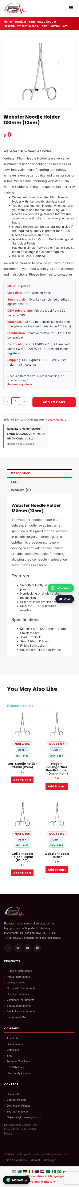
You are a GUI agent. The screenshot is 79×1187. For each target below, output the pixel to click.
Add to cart (54, 402)
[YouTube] (27, 948)
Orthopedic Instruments (21, 988)
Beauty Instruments (19, 1006)
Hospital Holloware (18, 994)
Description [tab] (20, 473)
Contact (35, 1160)
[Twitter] (17, 948)
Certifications (15, 1044)
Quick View (22, 756)
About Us (12, 1038)
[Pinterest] (37, 948)
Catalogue (13, 1050)
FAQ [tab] (14, 482)
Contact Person (16, 1100)
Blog (9, 1056)
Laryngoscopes (16, 982)
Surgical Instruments (29, 21)
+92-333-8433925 (17, 1111)
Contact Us (13, 1094)
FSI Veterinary (15, 1067)
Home (8, 21)
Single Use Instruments (21, 1011)
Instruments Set (16, 1017)
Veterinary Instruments (20, 1000)
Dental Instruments (18, 977)
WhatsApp (63, 588)
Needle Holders (56, 419)
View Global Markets (38, 1181)
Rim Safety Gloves (18, 1073)
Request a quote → (19, 384)
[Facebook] (8, 948)
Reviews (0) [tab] (21, 490)
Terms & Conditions (19, 1061)
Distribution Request (19, 1105)
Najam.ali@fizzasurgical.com (24, 1117)
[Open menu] (71, 7)
